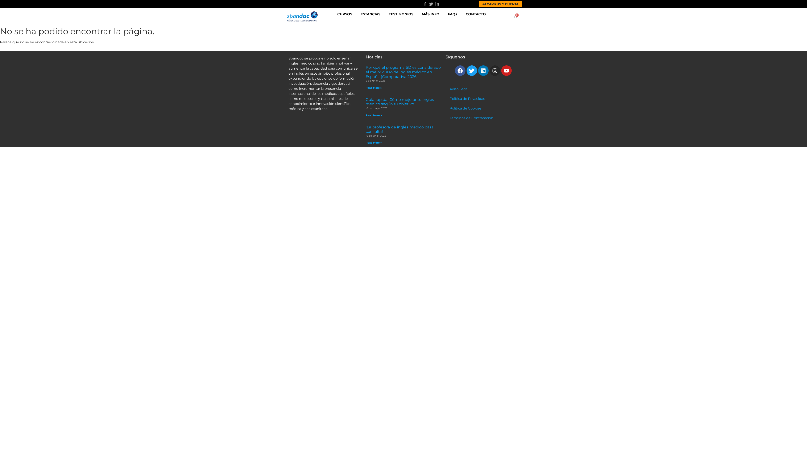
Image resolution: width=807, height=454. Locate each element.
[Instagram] (495, 70)
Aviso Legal (459, 89)
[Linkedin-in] (437, 4)
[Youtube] (506, 70)
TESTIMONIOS (401, 14)
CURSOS (344, 14)
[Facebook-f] (425, 4)
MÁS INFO (430, 14)
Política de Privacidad (467, 99)
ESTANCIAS (370, 14)
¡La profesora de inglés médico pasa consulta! (400, 129)
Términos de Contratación (471, 118)
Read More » (374, 87)
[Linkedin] (483, 70)
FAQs (452, 14)
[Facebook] (460, 70)
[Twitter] (431, 4)
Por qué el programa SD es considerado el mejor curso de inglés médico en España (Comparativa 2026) (403, 72)
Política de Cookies (465, 108)
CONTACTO (476, 14)
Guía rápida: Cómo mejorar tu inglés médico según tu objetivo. (400, 102)
